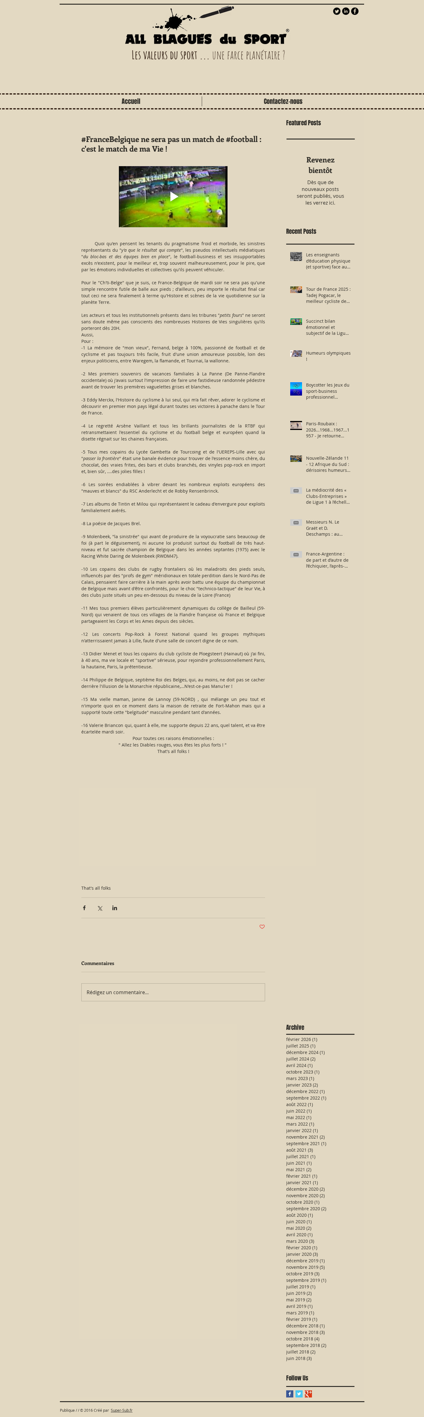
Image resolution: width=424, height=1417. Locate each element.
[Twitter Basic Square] (299, 1393)
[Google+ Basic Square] (308, 1393)
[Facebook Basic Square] (289, 1393)
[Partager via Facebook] (84, 908)
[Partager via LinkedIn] (115, 908)
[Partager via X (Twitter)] (99, 908)
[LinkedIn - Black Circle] (346, 11)
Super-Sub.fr (122, 1410)
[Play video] (173, 196)
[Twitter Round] (337, 11)
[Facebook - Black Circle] (355, 11)
